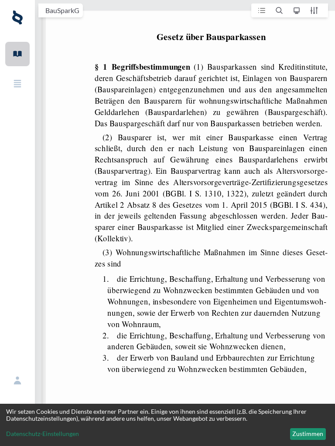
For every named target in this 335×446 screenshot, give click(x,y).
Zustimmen (307, 433)
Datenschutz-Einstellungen (42, 433)
